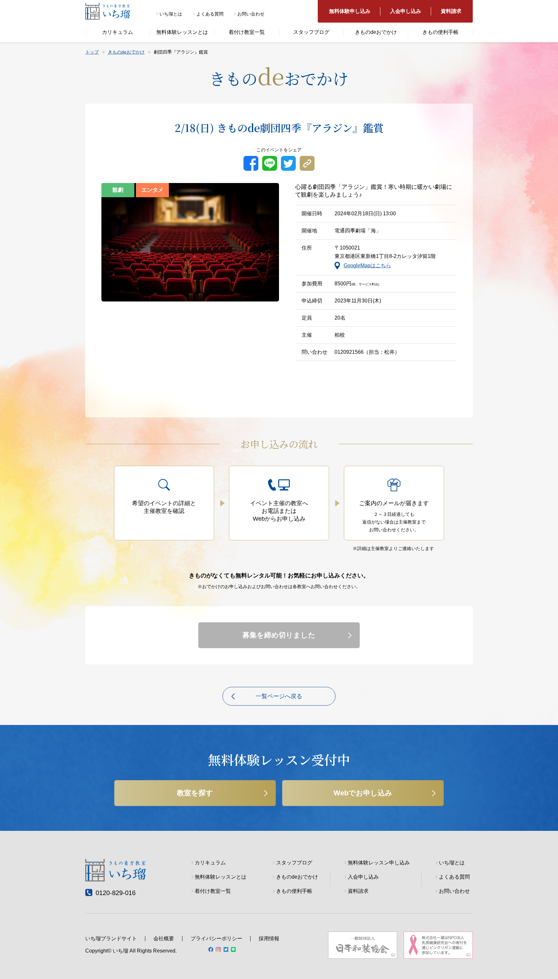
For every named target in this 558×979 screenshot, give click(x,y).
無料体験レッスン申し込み (379, 862)
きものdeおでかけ (376, 32)
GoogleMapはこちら (367, 265)
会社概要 (163, 938)
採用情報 (269, 938)
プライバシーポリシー (216, 938)
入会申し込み (405, 11)
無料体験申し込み (349, 11)
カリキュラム (117, 32)
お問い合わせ (250, 13)
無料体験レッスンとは (182, 32)
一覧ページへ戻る (279, 696)
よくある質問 (209, 13)
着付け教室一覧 (247, 32)
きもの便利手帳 (440, 32)
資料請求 (451, 11)
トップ (92, 52)
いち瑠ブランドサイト (111, 938)
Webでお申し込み (363, 793)
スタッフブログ (311, 32)
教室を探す (195, 793)
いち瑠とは (171, 13)
